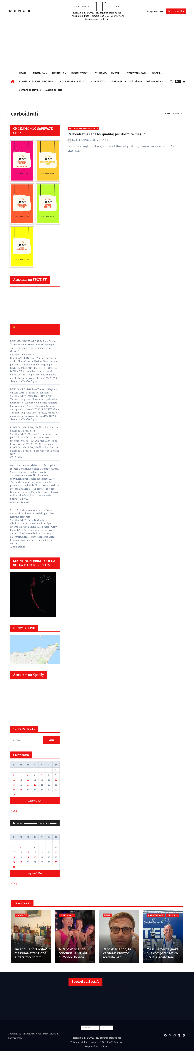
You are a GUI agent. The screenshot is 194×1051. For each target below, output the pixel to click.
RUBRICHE (58, 73)
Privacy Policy (154, 81)
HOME (23, 73)
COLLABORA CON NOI (73, 81)
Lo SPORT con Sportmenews (24, 329)
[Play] (14, 823)
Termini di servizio (30, 89)
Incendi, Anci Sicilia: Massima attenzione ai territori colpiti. (31, 953)
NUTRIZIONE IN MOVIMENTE (83, 128)
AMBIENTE (21, 915)
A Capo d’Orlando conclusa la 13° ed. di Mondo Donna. (73, 953)
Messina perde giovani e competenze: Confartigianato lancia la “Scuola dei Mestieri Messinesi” (163, 957)
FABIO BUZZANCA (82, 139)
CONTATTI (97, 81)
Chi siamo (136, 81)
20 (35, 784)
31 (14, 794)
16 (56, 779)
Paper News (49, 1033)
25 (21, 789)
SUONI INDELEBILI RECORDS (36, 81)
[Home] (13, 81)
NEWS (107, 915)
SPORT (156, 73)
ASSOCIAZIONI (79, 73)
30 (56, 789)
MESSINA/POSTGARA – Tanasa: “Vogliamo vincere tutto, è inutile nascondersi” (34, 391)
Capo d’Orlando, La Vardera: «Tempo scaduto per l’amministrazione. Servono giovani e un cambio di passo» (118, 959)
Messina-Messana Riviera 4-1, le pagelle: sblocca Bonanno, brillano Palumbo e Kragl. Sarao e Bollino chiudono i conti (34, 469)
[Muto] (47, 823)
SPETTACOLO (66, 915)
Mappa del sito (53, 89)
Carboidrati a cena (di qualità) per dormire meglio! (107, 134)
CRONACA (39, 73)
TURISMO (101, 73)
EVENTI (116, 73)
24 (14, 789)
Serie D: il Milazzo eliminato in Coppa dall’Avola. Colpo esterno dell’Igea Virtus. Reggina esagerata (33, 513)
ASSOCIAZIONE (156, 915)
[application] (35, 823)
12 (28, 779)
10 (14, 779)
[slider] (30, 823)
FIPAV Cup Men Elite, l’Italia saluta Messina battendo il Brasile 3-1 (34, 429)
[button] (184, 81)
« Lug (14, 810)
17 (14, 784)
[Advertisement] (97, 45)
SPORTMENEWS (136, 73)
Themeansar (14, 1037)
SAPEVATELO (118, 81)
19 (28, 784)
